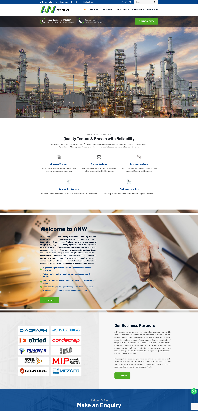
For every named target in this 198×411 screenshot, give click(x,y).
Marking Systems (99, 164)
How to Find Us (75, 2)
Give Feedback (88, 2)
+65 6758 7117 (65, 20)
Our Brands (107, 10)
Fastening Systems (139, 164)
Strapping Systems (59, 164)
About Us (94, 10)
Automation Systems (69, 189)
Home (84, 10)
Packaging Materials (129, 189)
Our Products (122, 10)
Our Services (138, 10)
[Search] (154, 2)
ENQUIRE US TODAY (146, 21)
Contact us (152, 10)
